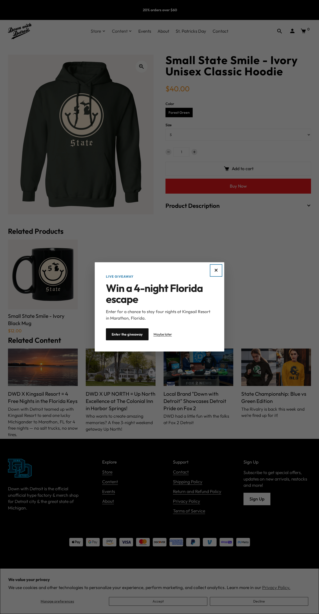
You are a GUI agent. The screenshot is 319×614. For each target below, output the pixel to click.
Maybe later (163, 334)
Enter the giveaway (127, 334)
